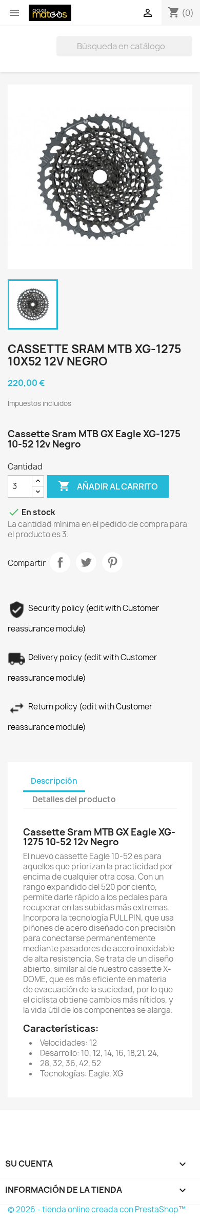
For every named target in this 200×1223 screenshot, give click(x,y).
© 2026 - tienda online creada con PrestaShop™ (97, 1209)
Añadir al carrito (108, 486)
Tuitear (86, 562)
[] (188, 53)
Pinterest (112, 562)
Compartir (60, 562)
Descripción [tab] (54, 781)
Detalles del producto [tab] (74, 799)
